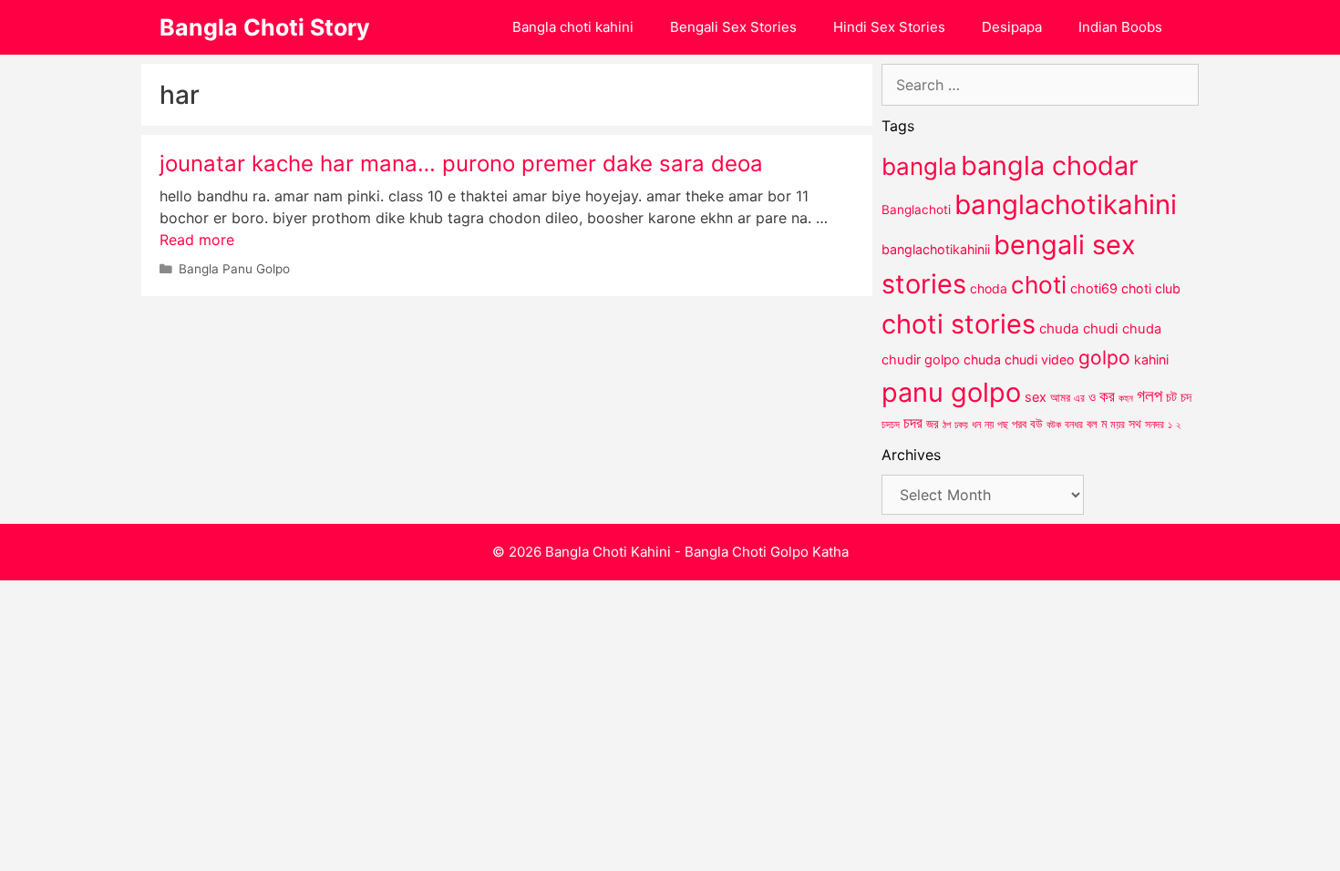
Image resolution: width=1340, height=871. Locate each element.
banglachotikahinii (935, 249)
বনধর (1074, 424)
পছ (1002, 424)
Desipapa (1012, 27)
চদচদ (890, 424)
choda (988, 288)
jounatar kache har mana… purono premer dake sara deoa (461, 163)
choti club (1150, 288)
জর (932, 423)
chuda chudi (1078, 328)
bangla (919, 166)
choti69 (1094, 288)
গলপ (1149, 395)
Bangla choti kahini (573, 27)
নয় (989, 424)
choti (1039, 285)
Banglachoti (916, 209)
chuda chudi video (1019, 359)
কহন (1125, 398)
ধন (976, 424)
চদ (1185, 397)
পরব (1019, 423)
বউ (1036, 423)
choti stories (958, 324)
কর (1107, 395)
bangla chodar (1050, 165)
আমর (1060, 397)
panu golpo (951, 392)
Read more (197, 240)
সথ (1135, 423)
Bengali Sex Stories (733, 27)
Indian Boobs (1120, 27)
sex (1035, 397)
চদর (913, 423)
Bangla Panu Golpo (234, 268)
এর (1079, 398)
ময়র (1117, 424)
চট (1171, 396)
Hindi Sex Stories (889, 27)
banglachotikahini (1065, 204)
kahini (1151, 359)
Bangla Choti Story (265, 27)
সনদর (1154, 424)
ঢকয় (961, 425)
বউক (1053, 424)
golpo (1104, 357)
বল (1092, 423)
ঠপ (947, 424)
